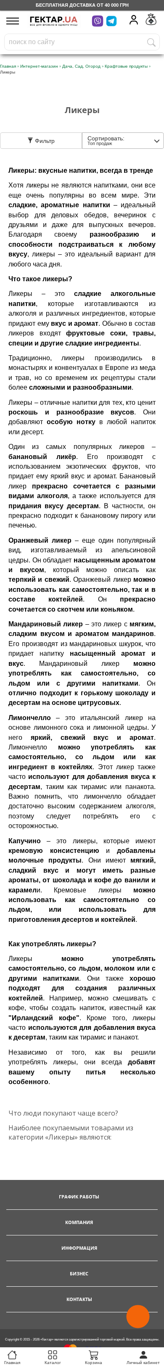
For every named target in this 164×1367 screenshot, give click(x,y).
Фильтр (44, 140)
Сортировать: (105, 140)
